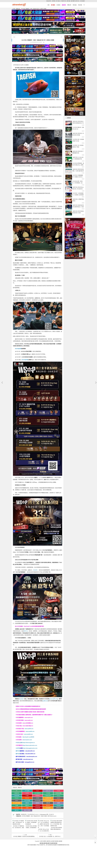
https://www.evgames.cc (29, 742)
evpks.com (48, 790)
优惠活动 (27, 802)
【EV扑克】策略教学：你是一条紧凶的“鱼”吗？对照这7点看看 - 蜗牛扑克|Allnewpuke (39, 816)
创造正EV (27, 805)
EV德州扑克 (16, 793)
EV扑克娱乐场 (37, 793)
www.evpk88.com (30, 731)
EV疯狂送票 (16, 795)
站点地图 (52, 841)
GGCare (58, 795)
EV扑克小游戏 (19, 742)
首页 (48, 4)
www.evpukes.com (27, 739)
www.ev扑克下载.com (28, 725)
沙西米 (27, 807)
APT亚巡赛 (27, 790)
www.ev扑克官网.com (28, 723)
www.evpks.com (29, 717)
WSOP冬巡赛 (27, 800)
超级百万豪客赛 (27, 810)
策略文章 (69, 4)
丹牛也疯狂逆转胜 (16, 802)
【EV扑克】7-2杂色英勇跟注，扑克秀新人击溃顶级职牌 (78, 195)
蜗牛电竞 (68, 1)
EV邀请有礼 (37, 795)
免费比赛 (48, 802)
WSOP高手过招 (58, 800)
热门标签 (58, 1)
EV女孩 (58, 790)
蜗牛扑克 (77, 1)
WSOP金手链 (18, 348)
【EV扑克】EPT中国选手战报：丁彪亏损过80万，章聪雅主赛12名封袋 (18, 827)
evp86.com (45, 700)
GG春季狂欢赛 (48, 798)
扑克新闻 (58, 4)
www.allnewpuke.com (31, 756)
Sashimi (21, 698)
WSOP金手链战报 (48, 800)
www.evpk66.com (29, 728)
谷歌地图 (60, 841)
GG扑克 (17, 748)
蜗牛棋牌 (73, 1)
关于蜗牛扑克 (63, 1)
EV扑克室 (48, 793)
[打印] (43, 42)
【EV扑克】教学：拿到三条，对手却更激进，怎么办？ (78, 183)
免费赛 (58, 802)
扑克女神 (35, 570)
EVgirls (37, 790)
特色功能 (74, 4)
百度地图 (56, 841)
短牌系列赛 (58, 807)
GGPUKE (27, 798)
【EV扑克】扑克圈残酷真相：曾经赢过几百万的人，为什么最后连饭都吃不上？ (78, 177)
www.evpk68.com (28, 734)
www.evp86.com (22, 64)
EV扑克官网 (82, 1)
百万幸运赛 (48, 807)
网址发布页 (48, 1)
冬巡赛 (16, 805)
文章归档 (53, 1)
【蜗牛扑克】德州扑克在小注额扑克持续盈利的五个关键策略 (78, 123)
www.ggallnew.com (29, 762)
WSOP (16, 800)
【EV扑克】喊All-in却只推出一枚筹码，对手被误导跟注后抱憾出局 (31, 827)
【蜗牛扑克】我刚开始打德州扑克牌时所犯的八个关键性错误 (78, 207)
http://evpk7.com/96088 (29, 626)
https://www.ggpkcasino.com (30, 748)
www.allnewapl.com (28, 759)
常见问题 (80, 4)
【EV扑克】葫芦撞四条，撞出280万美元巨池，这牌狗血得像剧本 (78, 165)
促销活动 (37, 802)
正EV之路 (17, 807)
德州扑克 (25, 631)
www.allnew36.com (30, 750)
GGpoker (17, 798)
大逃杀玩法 (37, 805)
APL (16, 790)
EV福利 (27, 795)
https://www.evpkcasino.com (30, 745)
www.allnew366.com (30, 753)
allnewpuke (43, 814)
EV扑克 (27, 793)
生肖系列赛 (37, 807)
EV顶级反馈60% (48, 795)
